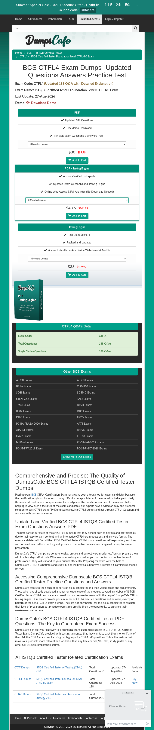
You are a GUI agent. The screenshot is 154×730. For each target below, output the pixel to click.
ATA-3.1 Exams (24, 430)
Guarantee (59, 718)
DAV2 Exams (23, 436)
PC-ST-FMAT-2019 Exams (92, 448)
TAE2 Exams (84, 399)
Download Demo (42, 103)
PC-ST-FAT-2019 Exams (90, 442)
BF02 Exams (23, 411)
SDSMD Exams (86, 392)
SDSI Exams (23, 392)
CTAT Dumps (22, 667)
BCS (29, 53)
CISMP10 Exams (86, 386)
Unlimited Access (89, 19)
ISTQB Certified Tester (49, 53)
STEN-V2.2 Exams (26, 399)
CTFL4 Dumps (22, 679)
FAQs (70, 19)
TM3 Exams (23, 405)
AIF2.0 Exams (85, 380)
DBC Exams (84, 411)
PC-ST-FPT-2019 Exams (30, 448)
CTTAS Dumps (22, 694)
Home (18, 19)
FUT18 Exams (85, 436)
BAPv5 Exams (85, 430)
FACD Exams (84, 417)
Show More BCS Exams (77, 457)
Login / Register (114, 19)
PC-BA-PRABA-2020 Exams (32, 424)
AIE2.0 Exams (24, 380)
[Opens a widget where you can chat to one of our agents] (128, 708)
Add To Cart (78, 160)
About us (45, 718)
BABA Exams (23, 386)
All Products (35, 19)
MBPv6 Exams (24, 442)
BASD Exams (84, 405)
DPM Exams (23, 417)
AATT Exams (84, 424)
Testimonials (55, 19)
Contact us (91, 718)
